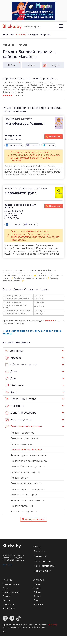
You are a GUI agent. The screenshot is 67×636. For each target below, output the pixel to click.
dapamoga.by (15, 145)
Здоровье (39, 604)
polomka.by (14, 224)
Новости (8, 34)
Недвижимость (11, 584)
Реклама (39, 551)
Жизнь (6, 600)
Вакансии (40, 556)
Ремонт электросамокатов (27, 500)
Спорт (37, 600)
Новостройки (42, 570)
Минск (37, 584)
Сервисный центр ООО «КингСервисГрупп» (30, 78)
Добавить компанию (33, 519)
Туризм (37, 588)
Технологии (9, 604)
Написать (33, 145)
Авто (5, 588)
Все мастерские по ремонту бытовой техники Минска (32, 332)
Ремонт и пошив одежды (26, 483)
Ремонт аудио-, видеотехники (29, 455)
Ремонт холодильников (25, 472)
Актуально (39, 580)
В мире (37, 596)
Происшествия (11, 592)
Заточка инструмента (24, 511)
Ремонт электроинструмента (29, 460)
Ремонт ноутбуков (22, 443)
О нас (37, 546)
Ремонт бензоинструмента (27, 466)
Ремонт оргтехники (23, 505)
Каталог (21, 34)
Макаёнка (8, 44)
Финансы (8, 580)
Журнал (45, 34)
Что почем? (9, 608)
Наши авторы (42, 561)
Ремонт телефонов (22, 432)
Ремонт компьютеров (24, 438)
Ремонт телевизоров (24, 494)
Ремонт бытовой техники (26, 449)
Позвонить (55, 136)
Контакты (7, 564)
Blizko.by (53, 625)
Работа (37, 592)
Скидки (33, 34)
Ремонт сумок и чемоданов (28, 488)
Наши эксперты (44, 565)
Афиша (6, 596)
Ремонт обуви (19, 477)
